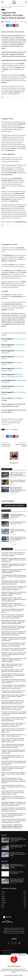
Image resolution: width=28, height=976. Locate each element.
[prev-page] (2, 496)
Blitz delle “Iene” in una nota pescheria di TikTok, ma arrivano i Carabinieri (17, 866)
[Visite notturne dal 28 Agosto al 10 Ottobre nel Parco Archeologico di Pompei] (5, 482)
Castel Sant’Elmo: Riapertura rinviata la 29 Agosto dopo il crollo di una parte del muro (18, 516)
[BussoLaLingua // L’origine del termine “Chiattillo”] (5, 874)
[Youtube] (19, 943)
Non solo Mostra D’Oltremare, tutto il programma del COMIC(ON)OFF (13, 757)
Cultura (6, 6)
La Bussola (11, 421)
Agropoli (7, 429)
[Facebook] (7, 25)
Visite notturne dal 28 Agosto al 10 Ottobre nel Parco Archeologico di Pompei (18, 482)
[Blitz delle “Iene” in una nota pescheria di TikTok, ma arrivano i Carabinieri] (5, 866)
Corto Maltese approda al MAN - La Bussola (11, 755)
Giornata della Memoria (6, 825)
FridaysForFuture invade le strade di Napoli (12, 692)
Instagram (5, 424)
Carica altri (13, 544)
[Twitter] (10, 25)
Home (2, 6)
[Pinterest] (14, 25)
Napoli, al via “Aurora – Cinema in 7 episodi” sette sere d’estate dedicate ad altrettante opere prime (18, 474)
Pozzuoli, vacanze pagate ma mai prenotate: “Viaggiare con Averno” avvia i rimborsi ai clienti (17, 539)
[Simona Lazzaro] (2, 21)
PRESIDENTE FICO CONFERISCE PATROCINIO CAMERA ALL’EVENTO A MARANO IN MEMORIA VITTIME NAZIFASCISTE (12, 826)
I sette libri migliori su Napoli (13, 736)
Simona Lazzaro (7, 21)
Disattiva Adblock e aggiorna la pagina (13, 975)
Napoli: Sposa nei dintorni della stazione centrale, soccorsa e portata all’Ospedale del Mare (17, 880)
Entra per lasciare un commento (14, 505)
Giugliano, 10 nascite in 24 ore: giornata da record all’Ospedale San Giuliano (18, 531)
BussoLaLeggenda (14, 429)
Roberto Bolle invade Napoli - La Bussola (10, 669)
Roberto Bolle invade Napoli (17, 650)
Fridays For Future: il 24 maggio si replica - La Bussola (13, 690)
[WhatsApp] (17, 25)
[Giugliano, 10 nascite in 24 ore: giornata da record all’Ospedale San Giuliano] (5, 531)
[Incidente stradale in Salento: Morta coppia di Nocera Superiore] (5, 524)
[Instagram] (12, 943)
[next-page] (5, 496)
